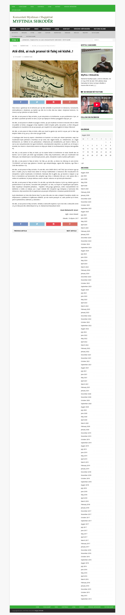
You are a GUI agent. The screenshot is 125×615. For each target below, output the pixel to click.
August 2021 (85, 368)
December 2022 (86, 316)
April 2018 (84, 498)
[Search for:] (103, 40)
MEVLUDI (76, 32)
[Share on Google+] (70, 102)
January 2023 (85, 312)
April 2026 (84, 186)
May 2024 (84, 260)
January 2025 (85, 234)
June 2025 (84, 218)
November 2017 (86, 514)
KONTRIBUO (41, 6)
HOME (13, 6)
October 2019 (85, 439)
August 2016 (85, 563)
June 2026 (84, 179)
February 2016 (85, 583)
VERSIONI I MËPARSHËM (70, 6)
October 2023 (85, 283)
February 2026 (85, 192)
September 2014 (86, 599)
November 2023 (86, 280)
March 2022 (84, 345)
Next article (71, 231)
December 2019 (86, 433)
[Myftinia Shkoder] (62, 19)
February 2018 (85, 504)
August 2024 (85, 251)
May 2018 (84, 495)
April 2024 (84, 264)
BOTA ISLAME (95, 32)
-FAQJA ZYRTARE (38, 610)
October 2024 (85, 244)
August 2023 (85, 290)
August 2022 (85, 329)
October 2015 (85, 592)
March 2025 (84, 228)
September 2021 (86, 365)
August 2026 (85, 173)
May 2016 (84, 573)
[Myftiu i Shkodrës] (97, 72)
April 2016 (84, 576)
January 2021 (85, 391)
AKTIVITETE (15, 32)
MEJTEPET (85, 32)
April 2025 (84, 225)
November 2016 (86, 553)
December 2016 (86, 550)
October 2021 (85, 361)
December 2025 (86, 199)
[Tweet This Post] (37, 102)
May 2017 (84, 534)
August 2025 (85, 212)
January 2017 (85, 547)
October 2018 (85, 478)
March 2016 (84, 579)
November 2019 (86, 436)
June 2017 (84, 530)
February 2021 (85, 387)
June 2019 (84, 452)
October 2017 (85, 517)
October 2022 (85, 322)
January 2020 (85, 430)
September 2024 (86, 247)
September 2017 (86, 521)
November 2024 (86, 241)
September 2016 (86, 560)
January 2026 (85, 195)
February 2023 (85, 309)
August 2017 (85, 524)
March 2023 (84, 306)
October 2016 (85, 557)
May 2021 (84, 377)
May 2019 (84, 456)
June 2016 (84, 569)
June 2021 (84, 374)
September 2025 (86, 208)
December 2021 (86, 355)
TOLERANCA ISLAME (17, 36)
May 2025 (84, 221)
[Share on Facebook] (20, 102)
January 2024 (85, 273)
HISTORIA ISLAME (16, 10)
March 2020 (84, 423)
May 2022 (84, 338)
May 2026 (84, 182)
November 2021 (86, 358)
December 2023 (86, 277)
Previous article (20, 231)
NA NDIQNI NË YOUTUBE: (93, 92)
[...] (95, 85)
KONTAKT (57, 6)
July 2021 (84, 371)
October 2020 (85, 400)
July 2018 (84, 488)
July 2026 (84, 176)
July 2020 (84, 410)
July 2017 (84, 527)
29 (106, 155)
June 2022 (84, 335)
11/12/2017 (18, 57)
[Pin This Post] (53, 102)
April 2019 (84, 459)
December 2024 (86, 238)
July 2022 (84, 332)
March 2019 (84, 462)
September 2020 (86, 404)
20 (97, 152)
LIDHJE (49, 6)
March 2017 (84, 540)
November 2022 (86, 319)
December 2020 (86, 394)
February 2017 (85, 543)
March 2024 (84, 267)
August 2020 (85, 407)
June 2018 (84, 491)
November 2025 (86, 202)
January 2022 (85, 351)
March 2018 (84, 501)
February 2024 (85, 270)
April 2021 (84, 381)
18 (88, 152)
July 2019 (84, 449)
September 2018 (86, 482)
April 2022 (84, 342)
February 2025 (85, 231)
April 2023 (84, 303)
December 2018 (86, 472)
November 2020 (86, 397)
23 (110, 152)
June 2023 (84, 296)
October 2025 (85, 205)
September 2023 (86, 286)
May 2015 (84, 595)
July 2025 (84, 215)
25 (88, 155)
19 (92, 152)
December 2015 (86, 589)
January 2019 (85, 469)
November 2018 (86, 475)
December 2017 (86, 511)
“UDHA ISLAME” (23, 6)
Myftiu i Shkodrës (90, 75)
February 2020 (85, 426)
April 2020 (84, 420)
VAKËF (39, 32)
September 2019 (86, 443)
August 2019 (85, 446)
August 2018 (85, 485)
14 (101, 149)
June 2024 (84, 257)
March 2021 (84, 384)
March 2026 (84, 189)
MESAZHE (24, 32)
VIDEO (32, 6)
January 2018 (85, 508)
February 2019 (85, 465)
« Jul (82, 163)
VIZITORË (47, 32)
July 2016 (84, 566)
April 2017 (84, 537)
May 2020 (84, 417)
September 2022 (86, 325)
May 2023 (84, 299)
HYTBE (32, 32)
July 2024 (84, 254)
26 (92, 155)
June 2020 (84, 413)
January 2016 (85, 586)
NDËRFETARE (57, 32)
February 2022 (85, 348)
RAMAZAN (67, 32)
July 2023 (84, 293)
